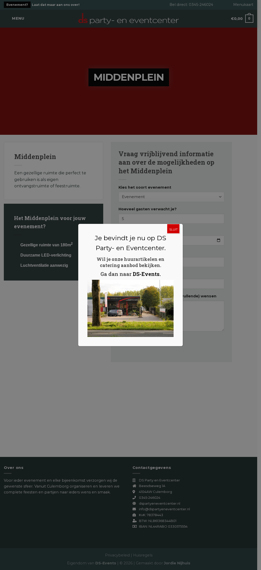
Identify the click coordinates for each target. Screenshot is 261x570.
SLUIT (173, 229)
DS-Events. (147, 274)
